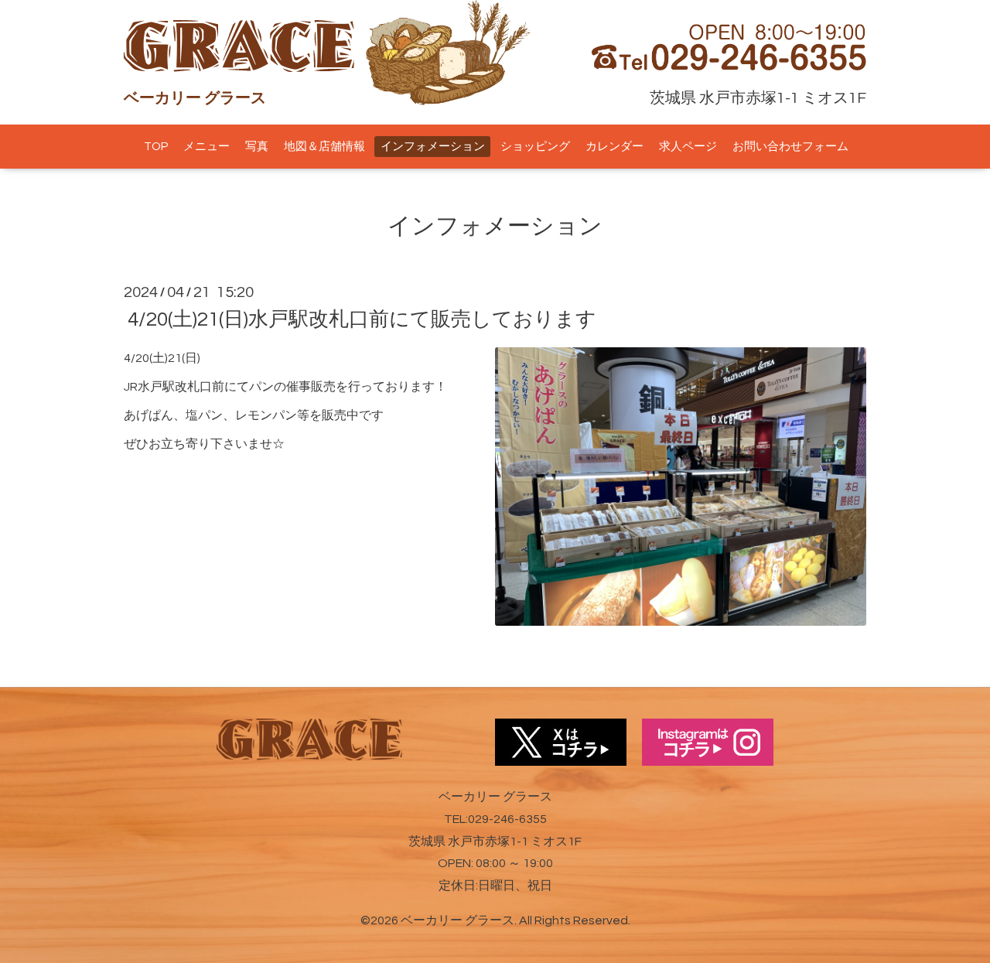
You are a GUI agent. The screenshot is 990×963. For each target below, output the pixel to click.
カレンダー (614, 146)
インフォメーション (433, 146)
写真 (256, 146)
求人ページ (688, 146)
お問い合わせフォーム (790, 146)
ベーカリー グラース (457, 920)
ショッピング (535, 146)
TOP (156, 146)
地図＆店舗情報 (324, 146)
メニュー (206, 146)
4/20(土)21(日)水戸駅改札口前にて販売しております (362, 319)
